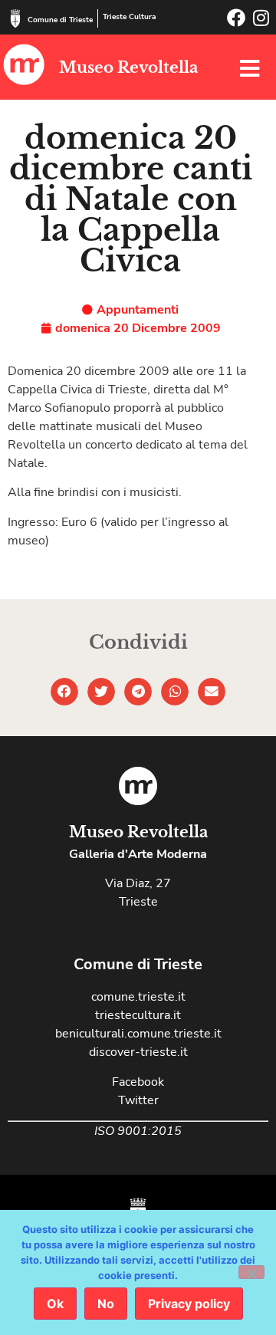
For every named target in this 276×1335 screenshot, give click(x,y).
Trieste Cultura (129, 17)
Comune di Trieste (60, 20)
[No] (251, 1272)
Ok (55, 1303)
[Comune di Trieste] (15, 18)
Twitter (138, 1100)
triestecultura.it (138, 1015)
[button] (64, 691)
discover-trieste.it (138, 1052)
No (105, 1303)
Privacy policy (189, 1303)
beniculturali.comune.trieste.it (138, 1033)
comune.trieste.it (138, 996)
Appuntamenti (138, 309)
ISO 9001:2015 (138, 1131)
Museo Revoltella (128, 67)
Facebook (138, 1082)
